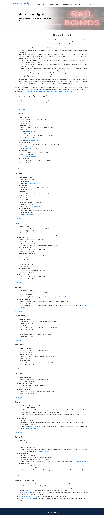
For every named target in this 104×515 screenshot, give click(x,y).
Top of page (18, 169)
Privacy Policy (52, 510)
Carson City (46, 107)
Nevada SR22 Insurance (25, 488)
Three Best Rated (30, 429)
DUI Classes (41, 4)
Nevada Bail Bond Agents (26, 496)
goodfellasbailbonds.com (33, 183)
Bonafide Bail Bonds (32, 266)
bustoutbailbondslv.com (33, 206)
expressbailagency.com (33, 140)
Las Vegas (21, 101)
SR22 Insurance (67, 4)
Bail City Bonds (44, 451)
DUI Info (77, 4)
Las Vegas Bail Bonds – (63, 297)
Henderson (22, 103)
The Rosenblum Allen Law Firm (35, 91)
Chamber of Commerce (81, 461)
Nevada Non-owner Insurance (27, 498)
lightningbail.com (31, 132)
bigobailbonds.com (31, 165)
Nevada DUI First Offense (26, 484)
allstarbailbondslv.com (32, 148)
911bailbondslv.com (31, 156)
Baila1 (22, 416)
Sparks (45, 105)
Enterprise (21, 107)
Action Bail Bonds (31, 233)
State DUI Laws (54, 4)
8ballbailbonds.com (31, 123)
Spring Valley (22, 109)
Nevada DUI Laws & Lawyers (27, 492)
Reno (20, 105)
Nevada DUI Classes (24, 486)
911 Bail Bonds (69, 91)
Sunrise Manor (47, 101)
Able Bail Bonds (30, 243)
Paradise (45, 103)
